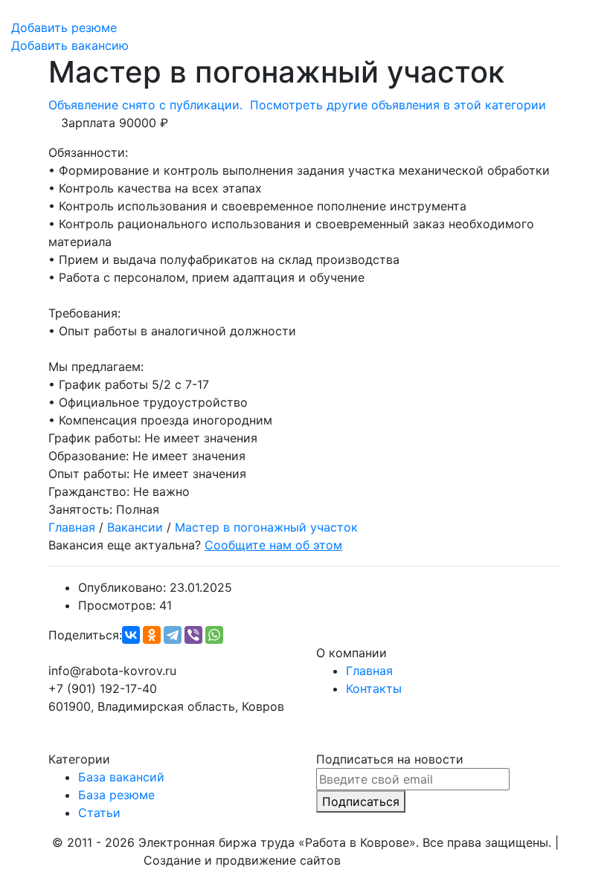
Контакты (374, 688)
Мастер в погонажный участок (266, 527)
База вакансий (121, 776)
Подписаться (360, 801)
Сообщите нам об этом (273, 545)
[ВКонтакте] (131, 635)
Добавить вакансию (70, 45)
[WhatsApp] (214, 635)
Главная (71, 527)
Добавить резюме (64, 27)
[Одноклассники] (152, 635)
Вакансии (135, 527)
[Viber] (193, 635)
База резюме (116, 794)
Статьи (99, 812)
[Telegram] (173, 635)
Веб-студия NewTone (405, 860)
